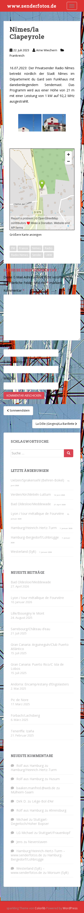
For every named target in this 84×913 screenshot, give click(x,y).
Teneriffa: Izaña (22, 731)
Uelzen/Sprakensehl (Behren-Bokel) (37, 480)
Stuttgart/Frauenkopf (54, 832)
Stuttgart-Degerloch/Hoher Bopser (30, 821)
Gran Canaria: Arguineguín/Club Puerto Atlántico (40, 646)
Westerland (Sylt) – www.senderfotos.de (28, 870)
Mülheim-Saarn (22, 792)
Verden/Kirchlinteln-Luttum (31, 494)
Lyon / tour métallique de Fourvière (37, 513)
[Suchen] (68, 453)
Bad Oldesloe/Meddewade (31, 504)
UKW (49, 255)
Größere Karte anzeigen (26, 234)
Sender (37, 255)
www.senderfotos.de (31, 6)
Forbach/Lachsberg (25, 715)
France (23, 248)
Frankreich (17, 55)
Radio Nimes (19, 255)
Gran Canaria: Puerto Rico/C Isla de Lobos (37, 666)
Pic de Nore (19, 700)
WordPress (70, 908)
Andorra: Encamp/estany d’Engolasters (40, 684)
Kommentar (14, 290)
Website (10, 378)
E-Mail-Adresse (16, 362)
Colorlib (40, 908)
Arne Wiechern (46, 50)
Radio (48, 248)
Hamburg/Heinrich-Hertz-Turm (34, 528)
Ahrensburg (57, 810)
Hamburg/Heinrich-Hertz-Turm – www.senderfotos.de (38, 853)
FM (13, 248)
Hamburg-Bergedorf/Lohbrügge (35, 537)
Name (10, 345)
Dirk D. (21, 801)
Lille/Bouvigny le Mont (27, 613)
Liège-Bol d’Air (43, 801)
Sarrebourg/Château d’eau (30, 629)
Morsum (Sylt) (58, 872)
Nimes (36, 248)
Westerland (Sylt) (23, 551)
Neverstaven (37, 842)
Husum (54, 779)
